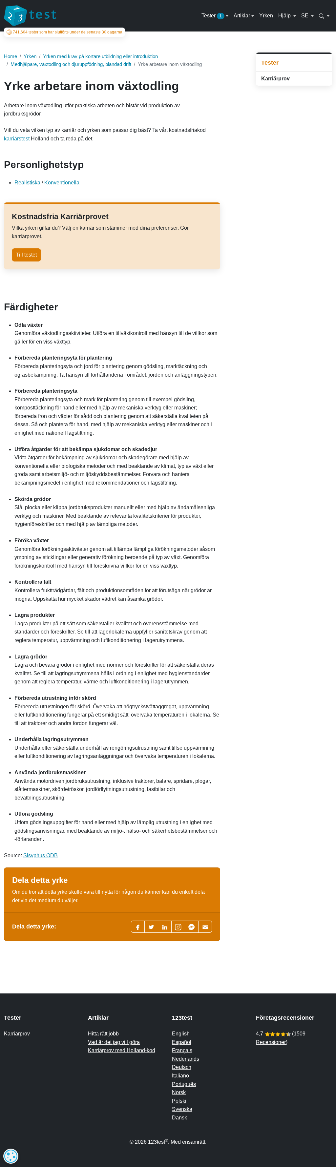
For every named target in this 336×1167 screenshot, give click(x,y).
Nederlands (185, 1059)
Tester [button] (211, 15)
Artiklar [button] (242, 15)
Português (184, 1084)
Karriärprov (275, 78)
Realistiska (27, 182)
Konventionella (61, 182)
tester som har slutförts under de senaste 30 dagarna (67, 32)
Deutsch (181, 1067)
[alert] (10, 1156)
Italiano (180, 1075)
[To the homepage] (30, 16)
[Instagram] (178, 927)
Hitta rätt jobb (103, 1033)
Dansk (179, 1117)
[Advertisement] (294, 194)
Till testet (26, 255)
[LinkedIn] (165, 927)
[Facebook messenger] (192, 927)
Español (181, 1042)
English (181, 1033)
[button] (324, 16)
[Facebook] (138, 927)
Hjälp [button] (285, 15)
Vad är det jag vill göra (114, 1042)
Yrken (266, 15)
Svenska (182, 1109)
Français (182, 1050)
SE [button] (305, 15)
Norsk (179, 1092)
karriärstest (17, 138)
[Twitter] (151, 927)
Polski (179, 1101)
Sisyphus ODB (40, 855)
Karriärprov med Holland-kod (121, 1050)
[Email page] (205, 927)
